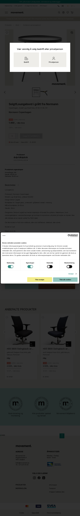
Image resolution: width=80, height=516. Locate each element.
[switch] (30, 266)
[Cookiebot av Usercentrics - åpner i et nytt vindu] (71, 235)
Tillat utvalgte (39, 279)
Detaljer (71, 274)
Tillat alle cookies (65, 279)
